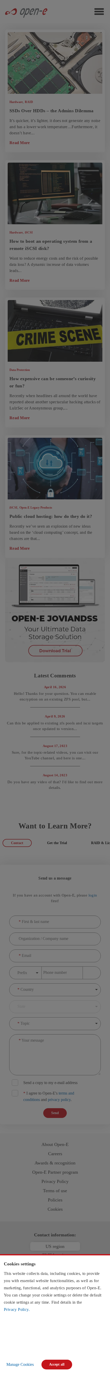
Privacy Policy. (17, 1309)
